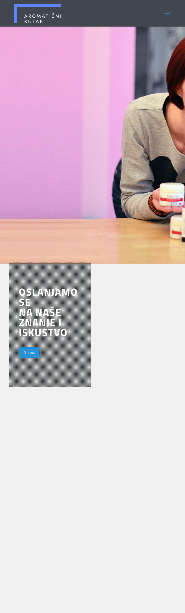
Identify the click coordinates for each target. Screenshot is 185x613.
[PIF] (37, 13)
